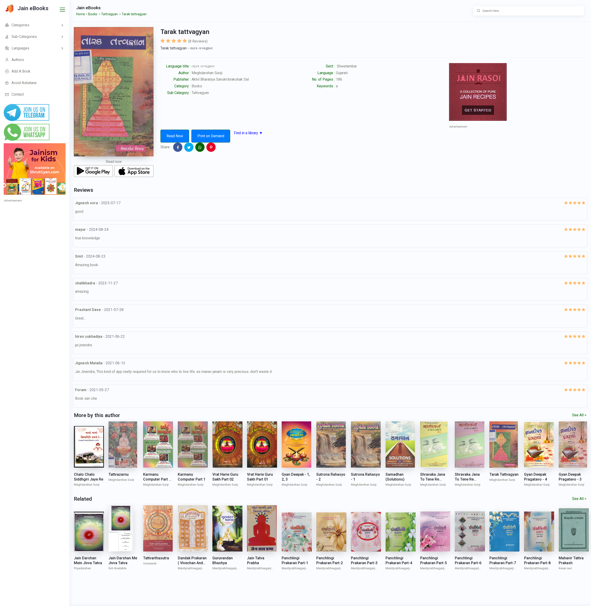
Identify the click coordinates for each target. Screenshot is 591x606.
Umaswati (150, 563)
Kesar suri (565, 568)
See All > (579, 415)
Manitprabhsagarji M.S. (190, 568)
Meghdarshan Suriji (207, 73)
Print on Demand (210, 136)
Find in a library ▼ (248, 133)
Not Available (117, 568)
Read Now (174, 136)
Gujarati (342, 73)
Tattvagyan (200, 93)
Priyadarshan (82, 568)
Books (197, 86)
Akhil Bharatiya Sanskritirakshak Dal (220, 79)
